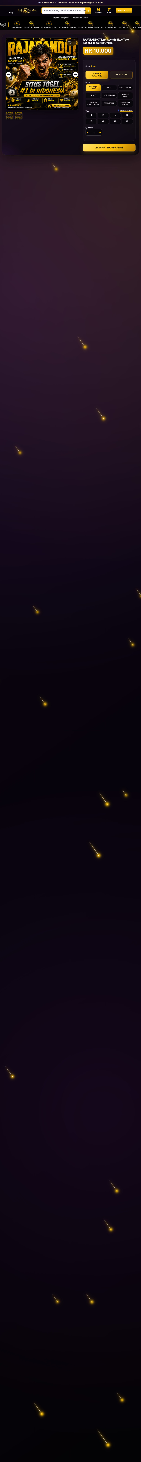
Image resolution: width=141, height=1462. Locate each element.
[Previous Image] (10, 74)
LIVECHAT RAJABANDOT (109, 147)
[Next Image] (74, 74)
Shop (11, 12)
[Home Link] (27, 10)
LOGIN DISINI (121, 75)
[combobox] (63, 11)
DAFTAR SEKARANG (97, 75)
